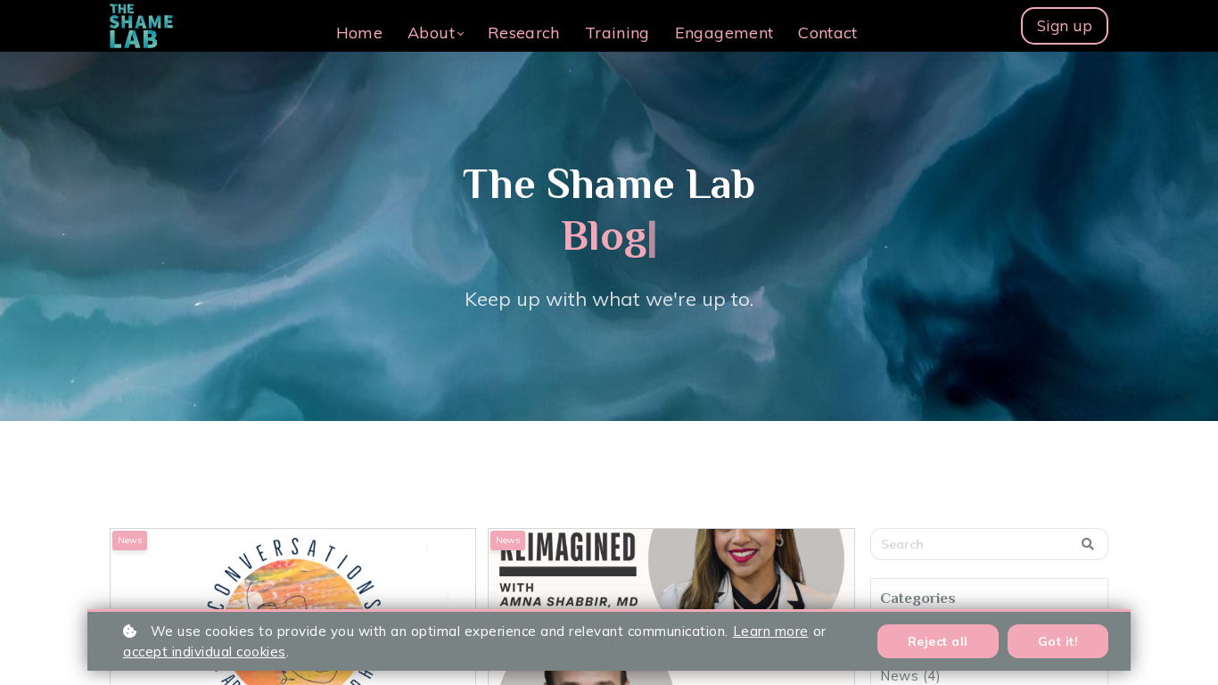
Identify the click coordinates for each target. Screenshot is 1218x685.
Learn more (771, 631)
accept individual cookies (204, 651)
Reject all (938, 641)
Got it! (1058, 641)
